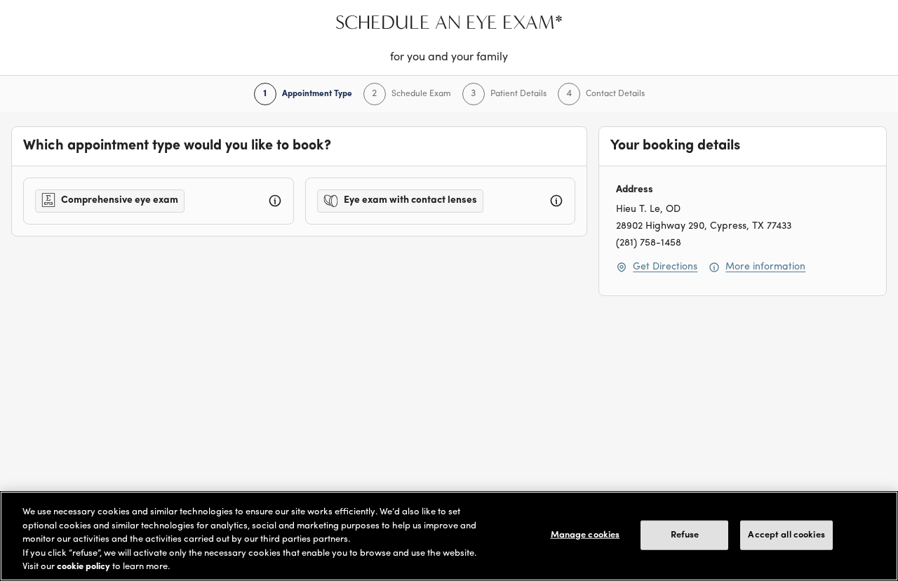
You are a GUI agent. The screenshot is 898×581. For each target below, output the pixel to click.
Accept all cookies (786, 535)
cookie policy (83, 566)
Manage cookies (585, 535)
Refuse (685, 535)
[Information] (275, 201)
